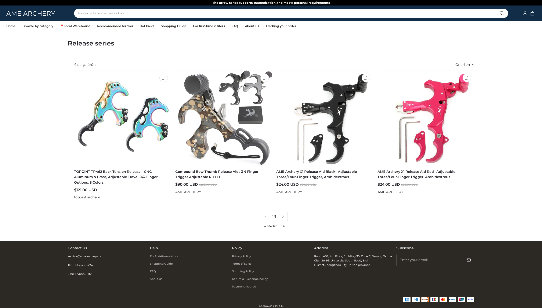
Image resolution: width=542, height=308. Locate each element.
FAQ (235, 26)
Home (11, 26)
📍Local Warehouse (75, 26)
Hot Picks (147, 26)
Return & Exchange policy (250, 278)
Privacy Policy (241, 256)
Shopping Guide (173, 26)
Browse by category (37, 26)
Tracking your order (281, 26)
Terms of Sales (241, 263)
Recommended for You (115, 26)
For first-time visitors (209, 26)
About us (252, 26)
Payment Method (244, 286)
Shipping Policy (243, 271)
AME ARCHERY (275, 306)
